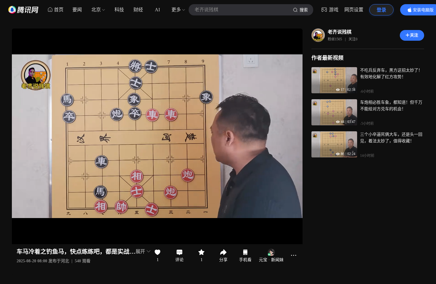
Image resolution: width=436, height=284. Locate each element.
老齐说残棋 (339, 31)
